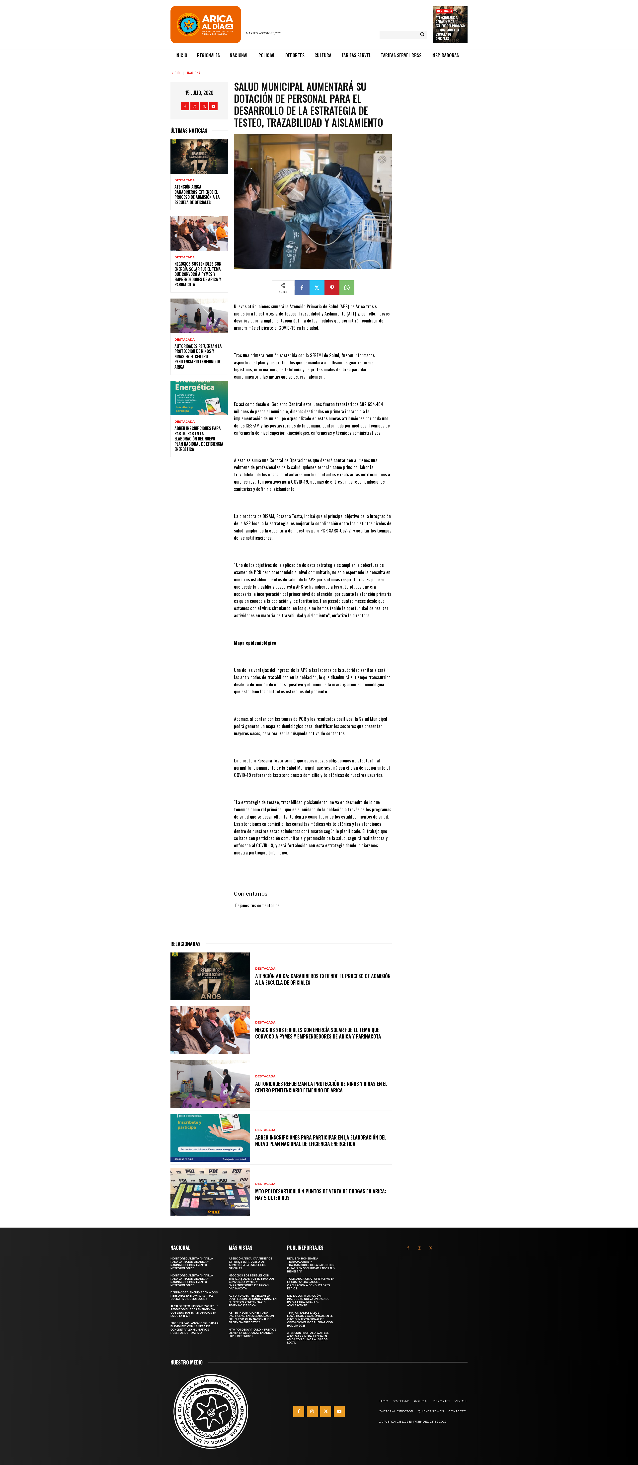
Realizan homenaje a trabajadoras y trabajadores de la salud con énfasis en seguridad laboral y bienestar (311, 1265)
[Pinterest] (331, 287)
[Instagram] (194, 106)
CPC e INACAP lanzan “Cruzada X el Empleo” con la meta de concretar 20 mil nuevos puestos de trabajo (194, 1328)
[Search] (422, 35)
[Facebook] (185, 106)
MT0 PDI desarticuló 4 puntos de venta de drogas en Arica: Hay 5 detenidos (320, 1194)
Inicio (175, 72)
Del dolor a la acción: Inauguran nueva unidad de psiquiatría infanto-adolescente (308, 1300)
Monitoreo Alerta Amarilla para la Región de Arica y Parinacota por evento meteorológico (191, 1263)
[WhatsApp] (346, 287)
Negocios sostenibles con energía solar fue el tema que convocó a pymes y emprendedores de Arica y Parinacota (197, 274)
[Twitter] (204, 106)
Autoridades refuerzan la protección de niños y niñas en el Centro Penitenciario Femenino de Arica (198, 356)
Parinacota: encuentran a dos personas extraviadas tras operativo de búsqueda (194, 1296)
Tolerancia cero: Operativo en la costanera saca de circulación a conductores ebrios (310, 1283)
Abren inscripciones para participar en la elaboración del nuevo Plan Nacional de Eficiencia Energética (198, 438)
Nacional (194, 72)
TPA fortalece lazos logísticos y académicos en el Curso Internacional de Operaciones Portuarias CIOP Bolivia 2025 (310, 1319)
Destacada (444, 11)
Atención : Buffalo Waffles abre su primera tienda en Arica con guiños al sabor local (308, 1337)
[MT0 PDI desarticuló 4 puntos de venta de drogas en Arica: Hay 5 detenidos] (210, 1192)
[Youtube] (213, 106)
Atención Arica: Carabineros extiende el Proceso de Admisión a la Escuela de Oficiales (450, 28)
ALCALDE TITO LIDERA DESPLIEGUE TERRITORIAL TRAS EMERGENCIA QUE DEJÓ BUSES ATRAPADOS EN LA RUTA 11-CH (194, 1311)
